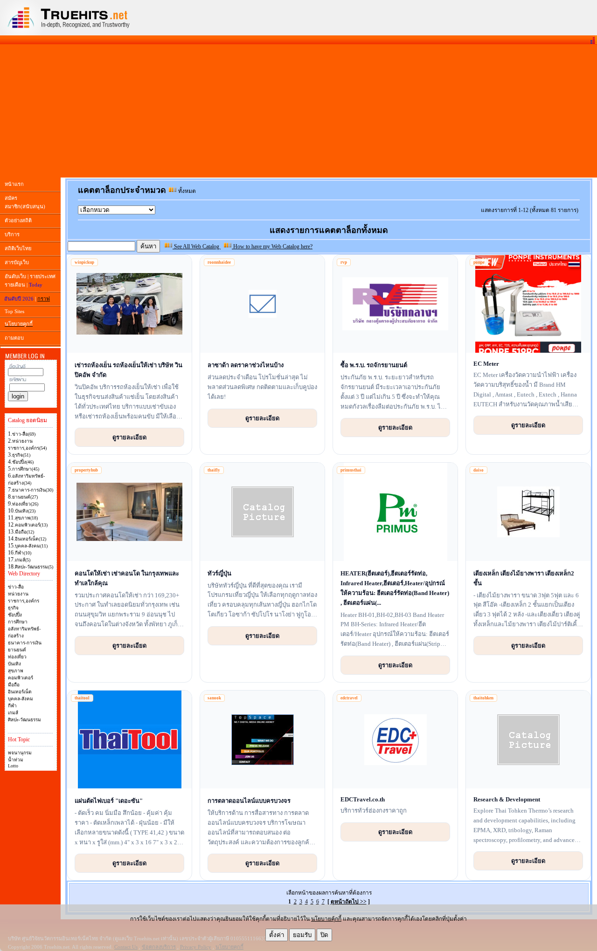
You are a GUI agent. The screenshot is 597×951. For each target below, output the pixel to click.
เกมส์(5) (22, 559)
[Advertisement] (298, 111)
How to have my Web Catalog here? (272, 246)
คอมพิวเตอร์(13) (31, 524)
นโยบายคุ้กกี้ (326, 919)
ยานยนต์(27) (25, 496)
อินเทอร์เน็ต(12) (30, 538)
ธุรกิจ (13, 607)
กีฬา (12, 705)
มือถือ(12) (24, 531)
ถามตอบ (14, 338)
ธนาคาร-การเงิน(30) (32, 490)
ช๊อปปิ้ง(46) (23, 462)
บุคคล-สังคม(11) (31, 545)
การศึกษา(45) (25, 469)
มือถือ (14, 684)
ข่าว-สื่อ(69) (23, 434)
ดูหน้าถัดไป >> (349, 901)
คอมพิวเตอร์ (20, 677)
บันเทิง (14, 663)
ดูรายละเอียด (129, 437)
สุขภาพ (15, 670)
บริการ (12, 234)
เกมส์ (13, 712)
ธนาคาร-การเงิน (25, 642)
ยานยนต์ (17, 649)
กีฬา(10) (23, 552)
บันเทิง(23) (25, 510)
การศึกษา (18, 621)
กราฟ (43, 298)
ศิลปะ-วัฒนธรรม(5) (34, 566)
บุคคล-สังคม (20, 698)
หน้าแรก (14, 184)
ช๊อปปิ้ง (15, 614)
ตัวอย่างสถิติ (18, 220)
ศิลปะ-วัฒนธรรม (24, 719)
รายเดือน (15, 284)
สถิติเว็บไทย (18, 248)
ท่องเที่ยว (17, 656)
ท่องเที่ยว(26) (25, 503)
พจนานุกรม (20, 752)
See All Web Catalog (197, 246)
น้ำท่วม (15, 759)
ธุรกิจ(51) (21, 455)
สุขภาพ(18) (26, 517)
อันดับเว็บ (15, 276)
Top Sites (14, 311)
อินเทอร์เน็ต (20, 691)
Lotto (13, 765)
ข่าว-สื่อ (16, 586)
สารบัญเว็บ (17, 262)
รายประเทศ (43, 276)
